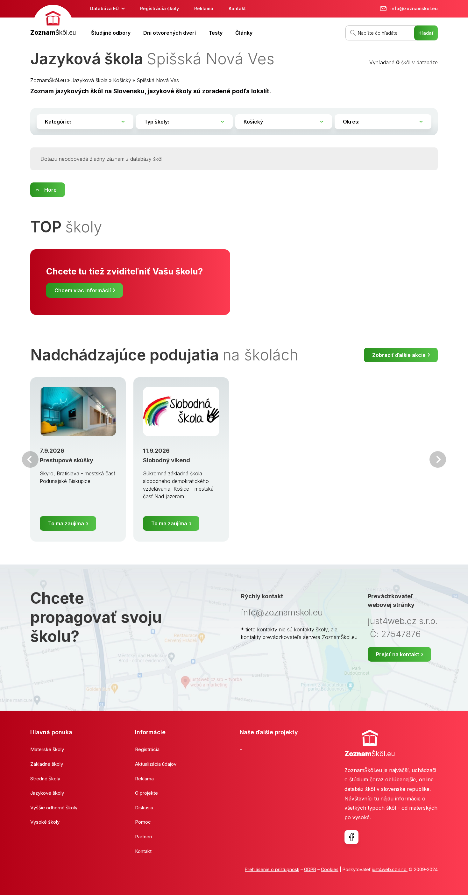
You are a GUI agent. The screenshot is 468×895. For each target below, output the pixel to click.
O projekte (146, 793)
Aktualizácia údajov (155, 764)
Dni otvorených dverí (169, 33)
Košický (122, 80)
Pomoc (143, 822)
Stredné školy (45, 779)
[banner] (53, 21)
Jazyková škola (89, 80)
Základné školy (46, 764)
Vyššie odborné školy (53, 808)
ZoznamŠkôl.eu (48, 80)
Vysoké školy (45, 822)
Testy (216, 33)
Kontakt (237, 8)
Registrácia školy (159, 8)
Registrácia (147, 749)
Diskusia (144, 808)
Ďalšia (437, 459)
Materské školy (47, 749)
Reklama (203, 8)
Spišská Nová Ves (158, 80)
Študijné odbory (111, 33)
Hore (50, 190)
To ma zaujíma (66, 523)
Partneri (143, 837)
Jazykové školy (47, 793)
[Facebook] (351, 837)
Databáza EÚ (104, 8)
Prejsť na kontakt (397, 654)
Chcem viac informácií (82, 290)
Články (243, 33)
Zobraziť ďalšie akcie (399, 355)
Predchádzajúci (30, 459)
